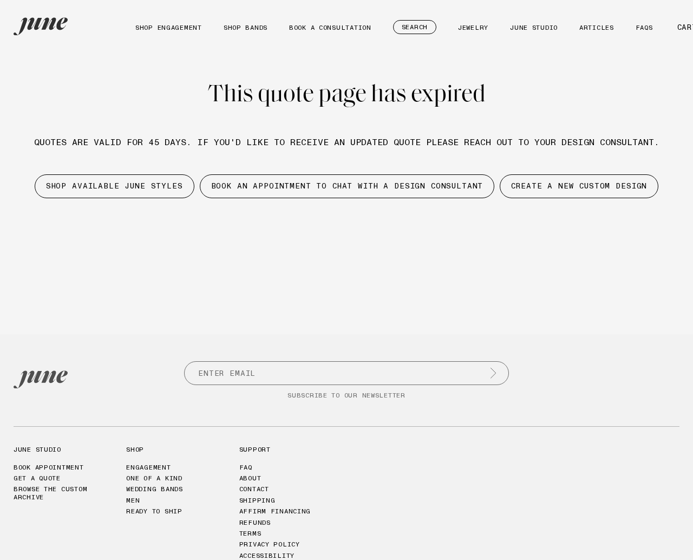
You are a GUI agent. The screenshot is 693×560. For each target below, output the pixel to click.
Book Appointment (49, 467)
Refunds (255, 522)
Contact (254, 488)
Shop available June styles (114, 185)
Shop (135, 449)
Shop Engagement (168, 27)
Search (415, 26)
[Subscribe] (493, 373)
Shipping (257, 500)
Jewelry (473, 27)
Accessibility (267, 555)
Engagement (148, 467)
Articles (596, 27)
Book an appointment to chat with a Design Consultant (347, 185)
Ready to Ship (154, 511)
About (250, 477)
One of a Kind (154, 477)
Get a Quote (37, 477)
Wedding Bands (154, 488)
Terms (250, 533)
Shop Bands (245, 27)
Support (255, 449)
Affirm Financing (275, 511)
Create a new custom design (579, 185)
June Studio (534, 27)
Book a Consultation (330, 27)
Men (133, 500)
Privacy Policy (269, 544)
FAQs (644, 27)
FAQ (245, 467)
